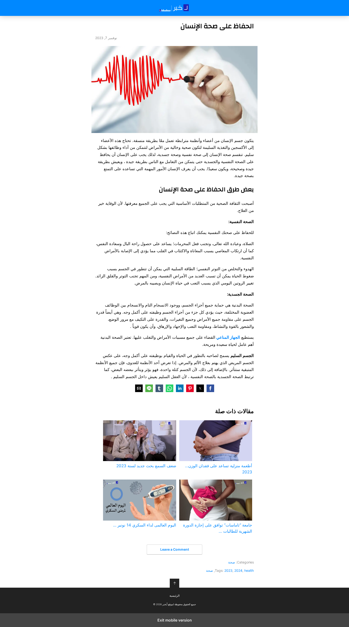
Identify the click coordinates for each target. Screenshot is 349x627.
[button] (210, 388)
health (249, 570)
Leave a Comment (174, 549)
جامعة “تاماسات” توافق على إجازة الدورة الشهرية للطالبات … (217, 528)
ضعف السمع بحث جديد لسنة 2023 (146, 465)
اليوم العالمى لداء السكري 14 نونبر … (144, 525)
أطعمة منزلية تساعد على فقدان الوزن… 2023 (218, 468)
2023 (228, 570)
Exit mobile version (174, 620)
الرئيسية (174, 595)
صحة (231, 562)
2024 (238, 570)
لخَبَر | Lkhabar (174, 8)
